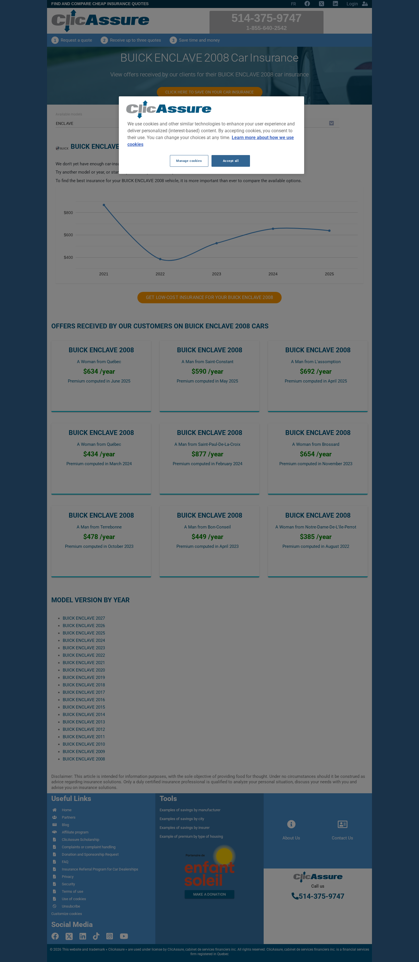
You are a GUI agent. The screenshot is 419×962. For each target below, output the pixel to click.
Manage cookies (189, 161)
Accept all (231, 161)
